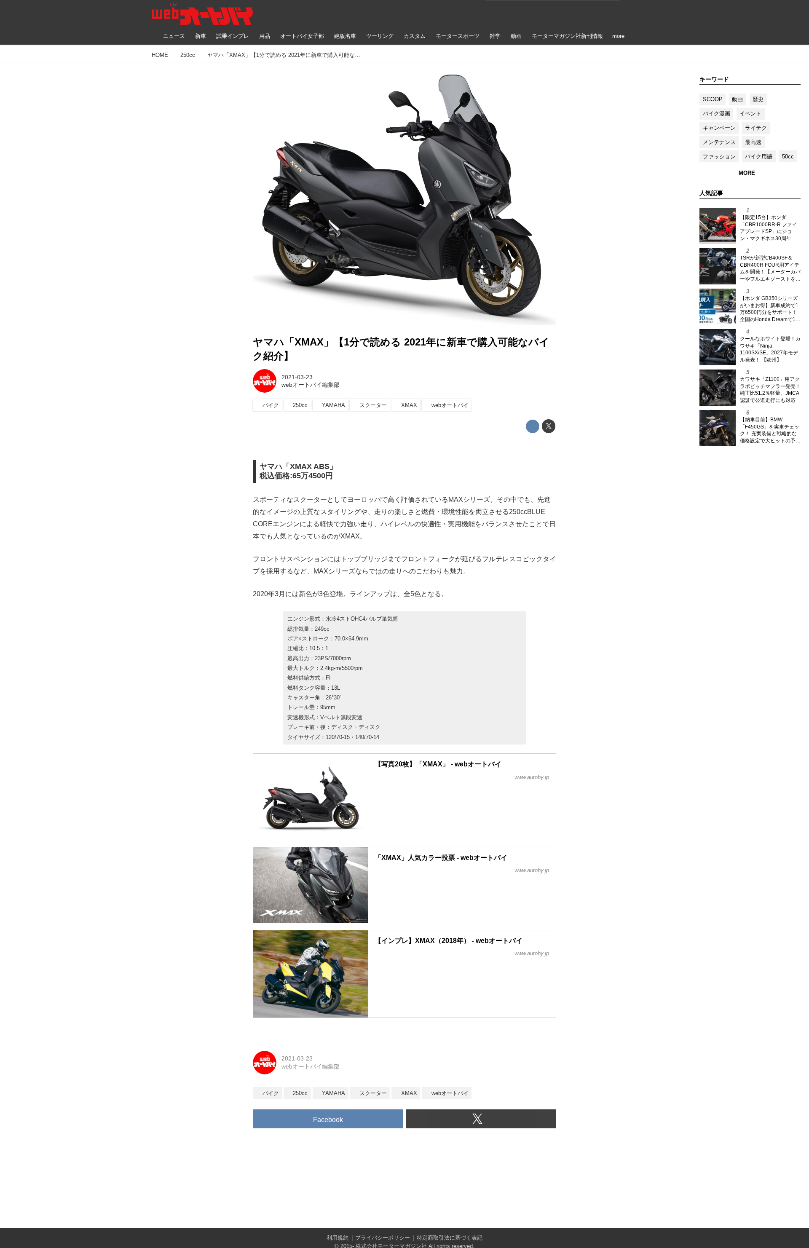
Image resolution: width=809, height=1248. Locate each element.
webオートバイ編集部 (310, 384)
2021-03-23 (297, 377)
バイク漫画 (716, 113)
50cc (788, 156)
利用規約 (337, 1238)
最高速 (753, 142)
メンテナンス (719, 142)
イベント (750, 113)
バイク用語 (758, 156)
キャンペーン (719, 128)
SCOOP (713, 99)
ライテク (756, 128)
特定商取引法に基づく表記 (449, 1238)
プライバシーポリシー (382, 1238)
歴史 (758, 99)
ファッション (719, 156)
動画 (737, 99)
